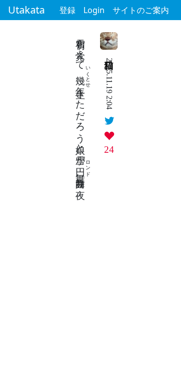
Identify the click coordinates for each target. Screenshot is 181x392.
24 (109, 149)
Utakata (26, 10)
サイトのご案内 (141, 10)
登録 (67, 10)
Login (94, 10)
